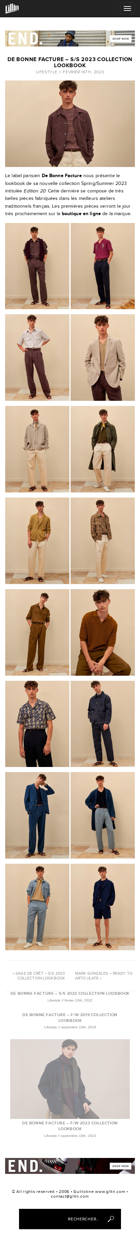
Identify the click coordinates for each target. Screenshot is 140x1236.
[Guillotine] (12, 8)
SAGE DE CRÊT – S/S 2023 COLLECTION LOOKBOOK (40, 975)
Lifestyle (46, 72)
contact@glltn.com (70, 1196)
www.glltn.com (110, 1191)
